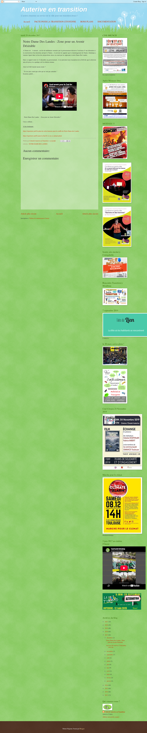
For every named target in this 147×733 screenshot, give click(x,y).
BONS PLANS (86, 21)
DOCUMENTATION (107, 21)
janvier (109, 681)
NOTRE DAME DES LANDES (38, 144)
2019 (106, 628)
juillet (109, 661)
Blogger (82, 729)
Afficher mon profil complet (111, 717)
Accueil (26, 21)
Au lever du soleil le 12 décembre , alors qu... (116, 646)
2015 (106, 688)
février (109, 678)
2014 (106, 692)
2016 (106, 685)
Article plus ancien (90, 213)
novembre (110, 651)
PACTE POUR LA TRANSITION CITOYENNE (55, 21)
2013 (106, 695)
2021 (106, 622)
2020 (106, 625)
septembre (110, 655)
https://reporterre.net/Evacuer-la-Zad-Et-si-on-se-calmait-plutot (42, 136)
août (108, 658)
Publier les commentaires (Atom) (39, 218)
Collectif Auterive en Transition (115, 712)
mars (108, 674)
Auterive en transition (54, 9)
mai (108, 668)
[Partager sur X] (65, 141)
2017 (106, 635)
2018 (106, 632)
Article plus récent (28, 213)
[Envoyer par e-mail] (61, 141)
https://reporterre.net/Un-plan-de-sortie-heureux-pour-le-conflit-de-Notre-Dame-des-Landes (51, 131)
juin (108, 664)
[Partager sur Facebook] (67, 141)
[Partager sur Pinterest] (69, 141)
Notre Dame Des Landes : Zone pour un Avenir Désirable (115, 641)
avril (108, 671)
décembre (110, 638)
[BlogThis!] (63, 141)
